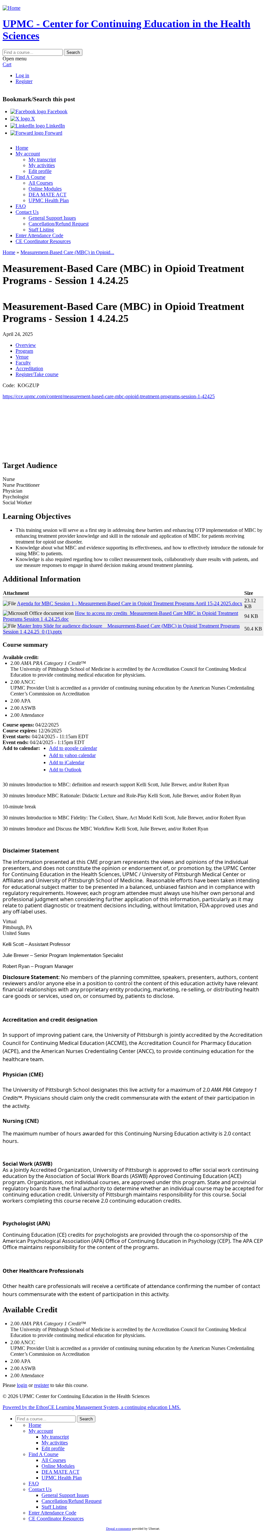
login (22, 1385)
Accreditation (29, 368)
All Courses (41, 183)
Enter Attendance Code (39, 235)
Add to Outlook (65, 769)
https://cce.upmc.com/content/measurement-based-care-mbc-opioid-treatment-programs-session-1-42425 (109, 396)
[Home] (11, 8)
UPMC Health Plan (49, 200)
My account (28, 153)
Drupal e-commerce (118, 1528)
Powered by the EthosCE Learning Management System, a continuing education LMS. (92, 1407)
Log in (22, 75)
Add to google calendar (73, 748)
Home (22, 148)
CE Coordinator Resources (43, 241)
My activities (42, 165)
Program (24, 351)
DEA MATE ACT (47, 194)
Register (24, 81)
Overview (26, 345)
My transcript (42, 159)
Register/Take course (37, 374)
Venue (22, 357)
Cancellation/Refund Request (59, 224)
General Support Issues (52, 218)
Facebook (56, 111)
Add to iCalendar (66, 762)
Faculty (23, 362)
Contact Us (27, 212)
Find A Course (30, 177)
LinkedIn (55, 126)
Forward (52, 133)
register (41, 1385)
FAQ (21, 206)
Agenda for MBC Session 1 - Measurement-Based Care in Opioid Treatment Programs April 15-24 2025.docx (129, 603)
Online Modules (45, 188)
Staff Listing (41, 229)
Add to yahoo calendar (72, 755)
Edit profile (40, 171)
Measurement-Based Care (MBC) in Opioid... (67, 252)
